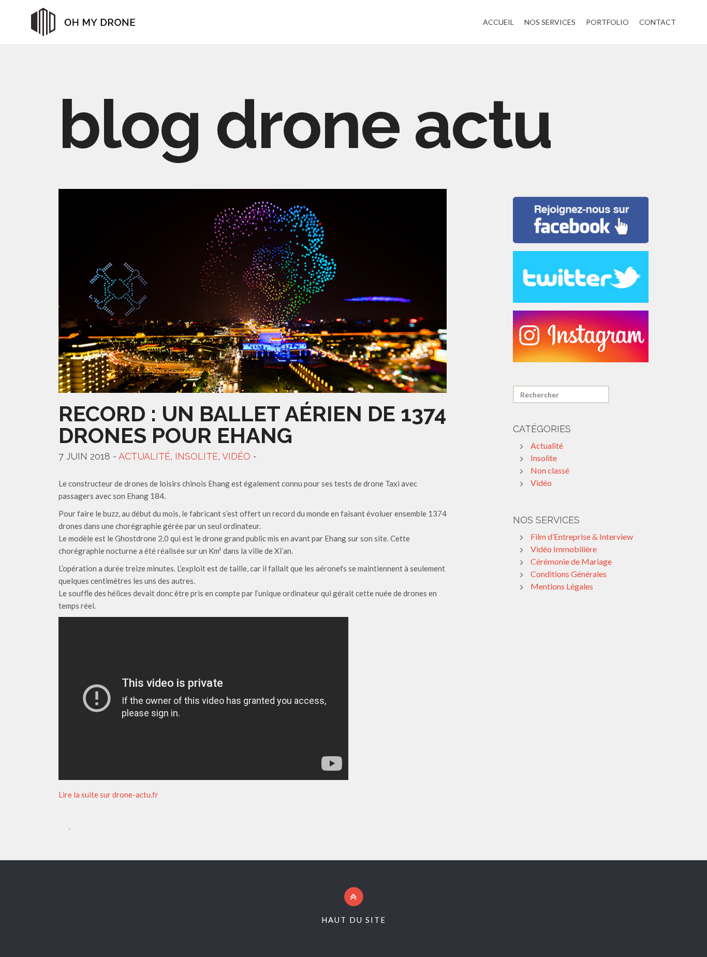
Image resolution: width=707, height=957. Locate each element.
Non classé (550, 470)
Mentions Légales (562, 586)
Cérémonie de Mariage (571, 561)
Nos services (550, 22)
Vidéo (236, 456)
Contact (657, 22)
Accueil (498, 22)
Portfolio (607, 22)
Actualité (144, 456)
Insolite (196, 456)
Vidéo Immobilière (564, 549)
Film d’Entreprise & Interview (582, 536)
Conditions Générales (569, 574)
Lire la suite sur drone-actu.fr (108, 794)
